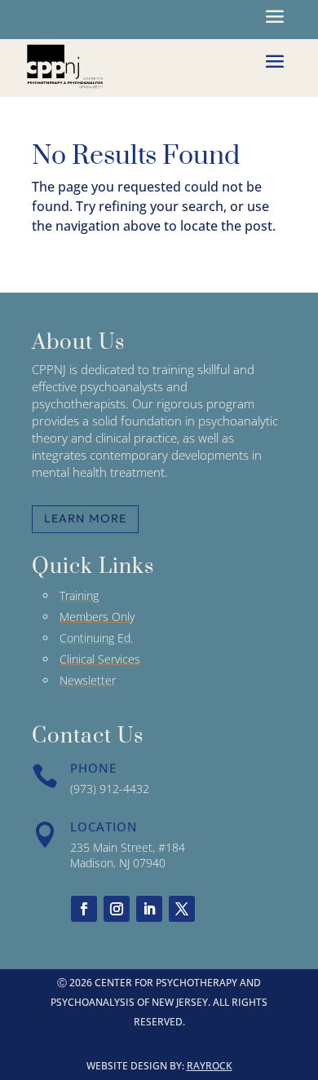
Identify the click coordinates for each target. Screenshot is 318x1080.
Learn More (85, 518)
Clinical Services (100, 659)
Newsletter (88, 680)
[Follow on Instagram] (117, 909)
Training (79, 595)
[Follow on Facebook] (84, 909)
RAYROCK (209, 1066)
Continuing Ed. (96, 638)
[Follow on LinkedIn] (149, 909)
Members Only (97, 616)
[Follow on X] (182, 909)
